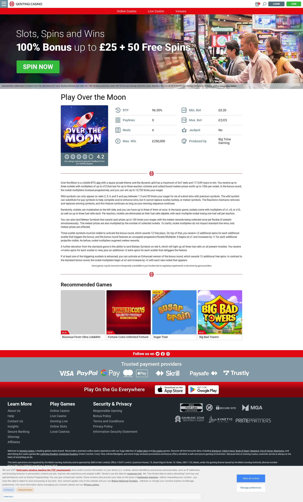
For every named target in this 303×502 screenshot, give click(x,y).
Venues (180, 11)
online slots (142, 451)
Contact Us (15, 421)
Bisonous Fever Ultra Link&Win (81, 337)
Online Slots (58, 426)
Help (11, 416)
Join (293, 4)
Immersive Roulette (68, 454)
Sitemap (13, 437)
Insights (13, 426)
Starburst (216, 451)
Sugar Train (161, 337)
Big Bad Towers (209, 337)
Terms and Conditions (108, 421)
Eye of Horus (266, 451)
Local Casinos (60, 431)
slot (98, 182)
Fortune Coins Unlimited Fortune (128, 337)
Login (276, 4)
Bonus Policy (102, 416)
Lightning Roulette (49, 454)
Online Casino (126, 11)
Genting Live (59, 421)
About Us (14, 411)
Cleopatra (254, 451)
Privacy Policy (103, 426)
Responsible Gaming (107, 411)
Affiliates (14, 442)
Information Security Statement (115, 431)
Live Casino (156, 11)
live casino (158, 451)
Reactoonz (279, 451)
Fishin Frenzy (228, 451)
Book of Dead (242, 451)
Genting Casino (26, 451)
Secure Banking (18, 431)
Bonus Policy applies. (228, 86)
